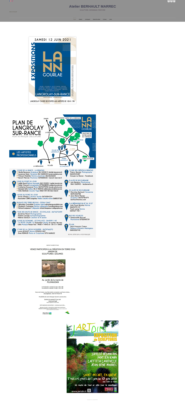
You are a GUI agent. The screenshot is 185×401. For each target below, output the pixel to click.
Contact (105, 19)
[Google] (174, 1)
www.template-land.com (92, 399)
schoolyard (87, 19)
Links (110, 19)
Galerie (80, 19)
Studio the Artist (96, 19)
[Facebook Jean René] (171, 1)
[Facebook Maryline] (169, 1)
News (74, 19)
